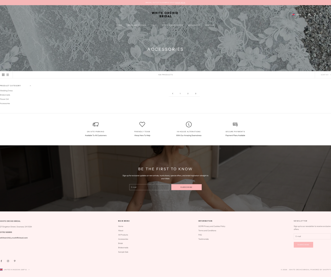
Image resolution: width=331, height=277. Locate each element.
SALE (154, 25)
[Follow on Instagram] (8, 261)
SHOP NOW (180, 2)
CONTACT (210, 25)
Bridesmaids (5, 95)
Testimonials (203, 239)
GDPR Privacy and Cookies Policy (211, 226)
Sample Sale (123, 252)
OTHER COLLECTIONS (172, 25)
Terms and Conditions (207, 230)
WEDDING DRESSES (136, 25)
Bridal (120, 243)
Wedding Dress (6, 90)
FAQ (200, 235)
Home (119, 25)
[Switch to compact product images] (7, 74)
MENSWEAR (194, 25)
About (120, 230)
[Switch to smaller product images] (3, 74)
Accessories (5, 103)
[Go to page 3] (172, 93)
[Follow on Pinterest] (14, 261)
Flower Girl (4, 99)
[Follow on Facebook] (1, 261)
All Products (123, 235)
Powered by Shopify (320, 270)
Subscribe (186, 187)
